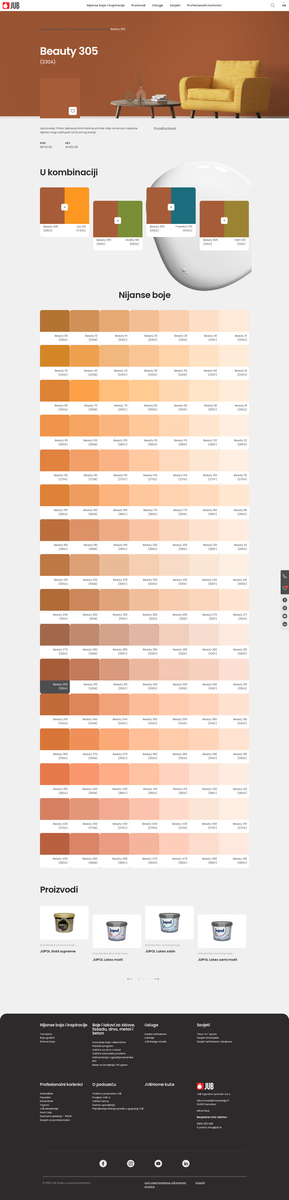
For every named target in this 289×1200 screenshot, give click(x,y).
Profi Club (46, 1112)
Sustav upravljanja (103, 1105)
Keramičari (46, 1101)
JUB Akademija (49, 1108)
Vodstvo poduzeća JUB (106, 1093)
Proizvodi (138, 5)
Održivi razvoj (100, 1101)
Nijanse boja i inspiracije (106, 5)
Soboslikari (46, 1093)
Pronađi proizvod (165, 128)
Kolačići (200, 1183)
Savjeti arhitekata (155, 1034)
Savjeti (175, 5)
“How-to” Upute (207, 1034)
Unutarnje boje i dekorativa (109, 1042)
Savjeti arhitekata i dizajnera (214, 1041)
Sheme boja (47, 1041)
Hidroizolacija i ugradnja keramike (112, 1057)
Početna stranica (51, 29)
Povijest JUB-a (101, 1097)
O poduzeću (104, 1084)
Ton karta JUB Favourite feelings (86, 29)
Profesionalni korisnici (204, 5)
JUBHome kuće (159, 1084)
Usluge (157, 5)
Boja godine (47, 1037)
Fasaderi (45, 1097)
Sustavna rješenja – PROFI (56, 1116)
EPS (94, 1061)
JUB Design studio (155, 1041)
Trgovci (44, 1105)
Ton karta (46, 1034)
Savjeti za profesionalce (55, 1120)
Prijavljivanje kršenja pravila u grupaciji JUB (117, 1108)
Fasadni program (102, 1046)
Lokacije (149, 1037)
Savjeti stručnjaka (208, 1037)
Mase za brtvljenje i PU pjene (109, 1065)
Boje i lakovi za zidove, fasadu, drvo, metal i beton (113, 1029)
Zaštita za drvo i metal (106, 1050)
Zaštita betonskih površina (108, 1053)
